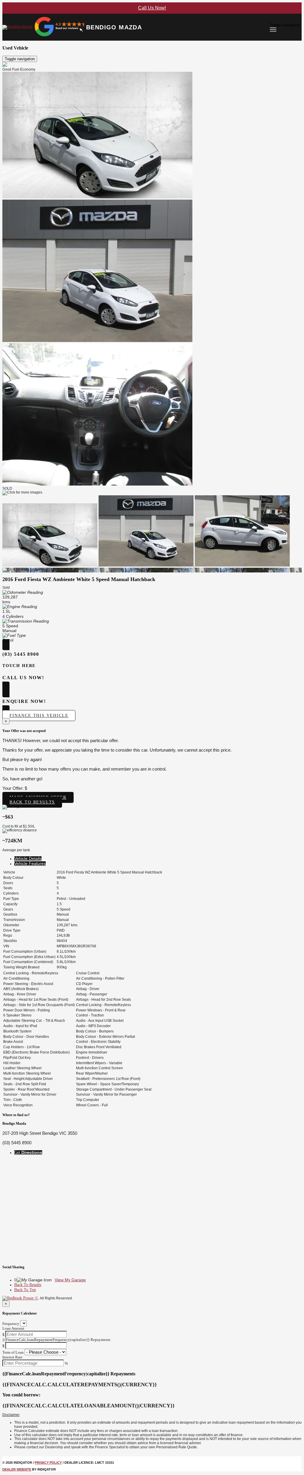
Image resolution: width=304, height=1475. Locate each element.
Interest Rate (12, 1357)
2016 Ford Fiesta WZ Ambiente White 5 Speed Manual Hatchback (78, 579)
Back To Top (25, 1290)
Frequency (10, 1323)
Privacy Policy (48, 1462)
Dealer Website (16, 1469)
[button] (152, 1415)
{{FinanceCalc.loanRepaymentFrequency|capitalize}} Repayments (56, 1339)
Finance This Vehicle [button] (39, 715)
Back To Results (27, 1285)
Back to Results (32, 802)
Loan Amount (13, 1328)
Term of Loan (13, 1352)
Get (28, 1152)
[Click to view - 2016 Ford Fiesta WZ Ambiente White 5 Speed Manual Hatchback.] (50, 565)
